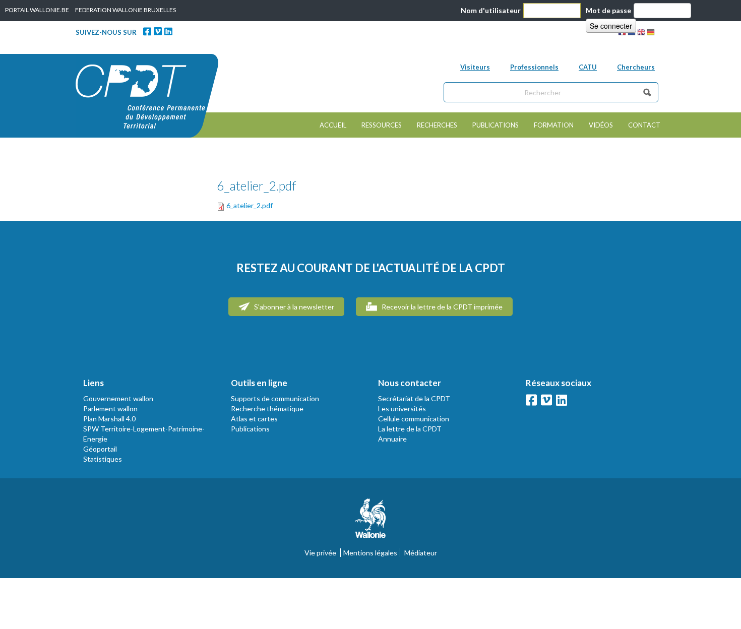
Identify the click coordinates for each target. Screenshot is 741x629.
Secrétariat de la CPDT (414, 398)
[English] (641, 33)
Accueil (333, 125)
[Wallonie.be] (370, 522)
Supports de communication (275, 398)
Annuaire (392, 438)
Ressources (381, 125)
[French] (622, 33)
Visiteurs (475, 67)
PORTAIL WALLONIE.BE (37, 10)
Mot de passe (608, 10)
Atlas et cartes (254, 418)
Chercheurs (636, 67)
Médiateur (420, 552)
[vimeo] (158, 31)
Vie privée (320, 552)
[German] (651, 33)
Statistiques (102, 459)
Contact (644, 125)
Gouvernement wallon (118, 398)
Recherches (437, 125)
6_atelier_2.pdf (249, 205)
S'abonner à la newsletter (293, 306)
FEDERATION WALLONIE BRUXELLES (125, 10)
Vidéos (601, 125)
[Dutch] (632, 33)
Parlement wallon (110, 408)
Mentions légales (370, 552)
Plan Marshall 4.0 (109, 418)
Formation (554, 125)
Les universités (402, 408)
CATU (588, 67)
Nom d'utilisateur (491, 10)
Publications (495, 125)
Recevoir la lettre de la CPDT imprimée (441, 306)
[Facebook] (147, 31)
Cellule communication (413, 418)
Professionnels (534, 67)
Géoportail (100, 449)
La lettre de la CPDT (410, 428)
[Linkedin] (168, 31)
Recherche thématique (267, 408)
